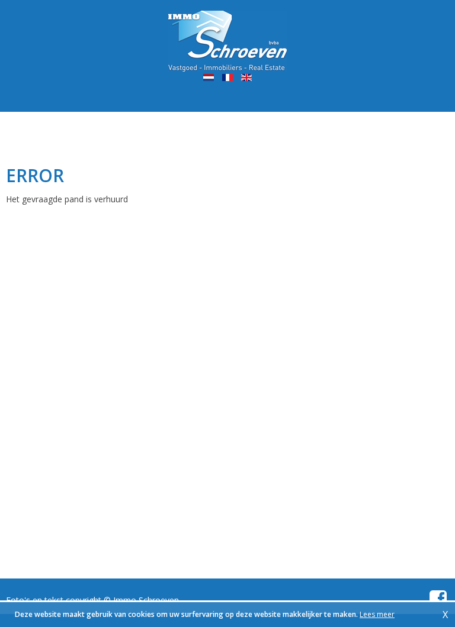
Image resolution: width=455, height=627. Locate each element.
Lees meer (377, 614)
